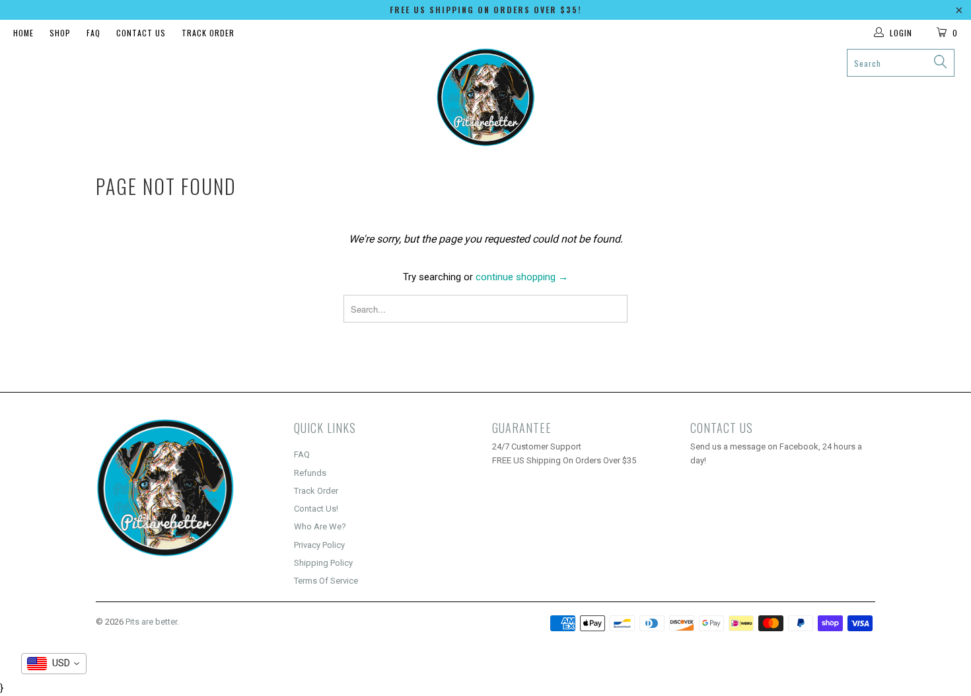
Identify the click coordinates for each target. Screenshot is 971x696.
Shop (60, 32)
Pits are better (151, 622)
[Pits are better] (485, 97)
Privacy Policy (319, 545)
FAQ (93, 32)
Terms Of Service (326, 581)
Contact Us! (316, 509)
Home (23, 32)
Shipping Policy (323, 563)
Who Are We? (320, 526)
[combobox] (54, 663)
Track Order (208, 32)
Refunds (310, 473)
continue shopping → (522, 277)
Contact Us (141, 32)
